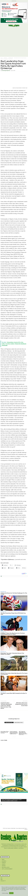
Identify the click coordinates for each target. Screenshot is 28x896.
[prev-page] (13, 736)
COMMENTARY (10, 57)
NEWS (3, 859)
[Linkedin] (14, 850)
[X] (19, 850)
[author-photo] (14, 714)
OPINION (5, 57)
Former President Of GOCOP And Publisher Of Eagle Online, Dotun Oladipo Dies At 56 (14, 732)
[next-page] (14, 736)
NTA (1, 878)
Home (1, 57)
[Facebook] (8, 850)
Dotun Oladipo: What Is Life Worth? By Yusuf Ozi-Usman (5, 732)
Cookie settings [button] (5, 893)
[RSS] (16, 850)
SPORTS (3, 864)
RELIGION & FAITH (5, 867)
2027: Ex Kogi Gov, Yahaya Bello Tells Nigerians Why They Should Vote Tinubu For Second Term (23, 733)
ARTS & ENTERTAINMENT (7, 868)
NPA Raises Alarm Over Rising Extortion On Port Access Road (21, 704)
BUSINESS (4, 861)
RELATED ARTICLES (9, 722)
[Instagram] (11, 850)
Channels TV (3, 880)
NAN (1, 879)
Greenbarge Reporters (6, 70)
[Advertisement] (14, 42)
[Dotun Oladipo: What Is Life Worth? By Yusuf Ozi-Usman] (5, 727)
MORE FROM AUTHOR (18, 722)
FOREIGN (4, 862)
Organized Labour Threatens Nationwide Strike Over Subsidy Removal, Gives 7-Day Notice (6, 705)
